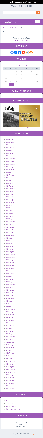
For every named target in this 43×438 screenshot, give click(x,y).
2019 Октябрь (10, 287)
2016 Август (10, 186)
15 (6, 78)
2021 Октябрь (10, 339)
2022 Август (10, 358)
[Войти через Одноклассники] (31, 52)
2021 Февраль (10, 320)
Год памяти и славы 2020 (21, 128)
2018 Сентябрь (10, 254)
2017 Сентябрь (10, 221)
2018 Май (9, 243)
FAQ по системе (11, 406)
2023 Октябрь (10, 372)
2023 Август (10, 367)
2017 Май (9, 210)
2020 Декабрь (10, 315)
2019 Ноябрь (10, 290)
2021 (11, 28)
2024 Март (9, 386)
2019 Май (9, 276)
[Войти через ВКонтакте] (15, 52)
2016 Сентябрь (10, 189)
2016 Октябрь (10, 191)
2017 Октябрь (10, 224)
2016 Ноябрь (10, 194)
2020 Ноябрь (10, 312)
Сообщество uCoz (12, 403)
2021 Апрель (10, 326)
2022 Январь (10, 345)
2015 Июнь (9, 153)
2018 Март (9, 238)
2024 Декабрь (10, 388)
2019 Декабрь (10, 293)
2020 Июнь (9, 306)
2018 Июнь (9, 246)
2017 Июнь (9, 213)
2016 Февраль (10, 169)
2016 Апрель (10, 175)
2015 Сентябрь (10, 158)
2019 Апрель (10, 273)
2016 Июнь (9, 180)
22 (6, 81)
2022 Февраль (10, 347)
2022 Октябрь (10, 361)
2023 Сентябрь (10, 369)
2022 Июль (9, 356)
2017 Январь (10, 200)
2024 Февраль (10, 383)
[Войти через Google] (27, 52)
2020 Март (9, 301)
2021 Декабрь (10, 342)
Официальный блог (12, 401)
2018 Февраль (10, 235)
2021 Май (9, 328)
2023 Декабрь (10, 378)
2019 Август (10, 282)
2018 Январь (10, 232)
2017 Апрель (10, 208)
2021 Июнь (9, 331)
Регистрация (19, 40)
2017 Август (10, 219)
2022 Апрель (10, 353)
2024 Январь (10, 380)
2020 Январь (10, 295)
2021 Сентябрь (10, 336)
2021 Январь (10, 317)
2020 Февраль (10, 298)
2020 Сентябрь (10, 309)
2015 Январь (10, 139)
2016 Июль (9, 183)
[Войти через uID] (12, 52)
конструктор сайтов (23, 435)
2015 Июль (9, 156)
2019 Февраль (10, 268)
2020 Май (9, 304)
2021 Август (10, 334)
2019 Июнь (9, 279)
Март (17, 28)
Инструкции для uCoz (13, 409)
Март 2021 (21, 65)
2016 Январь (10, 167)
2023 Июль (9, 364)
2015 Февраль (10, 142)
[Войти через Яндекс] (23, 52)
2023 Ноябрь (10, 375)
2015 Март (9, 145)
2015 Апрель (10, 148)
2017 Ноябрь (10, 227)
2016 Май (9, 178)
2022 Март (9, 350)
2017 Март (9, 205)
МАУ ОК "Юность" (21, 6)
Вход (26, 40)
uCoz (33, 435)
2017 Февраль (10, 202)
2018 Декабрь (10, 263)
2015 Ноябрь (10, 161)
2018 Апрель (10, 241)
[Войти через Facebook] (19, 52)
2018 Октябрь (10, 257)
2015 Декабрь (10, 164)
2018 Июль (9, 249)
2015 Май (9, 150)
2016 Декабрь (10, 197)
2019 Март (9, 271)
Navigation (10, 22)
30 (11, 84)
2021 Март (9, 323)
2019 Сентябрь (10, 284)
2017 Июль (9, 216)
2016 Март (9, 172)
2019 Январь (10, 265)
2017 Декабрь (10, 230)
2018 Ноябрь (10, 260)
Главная (6, 28)
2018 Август (10, 252)
